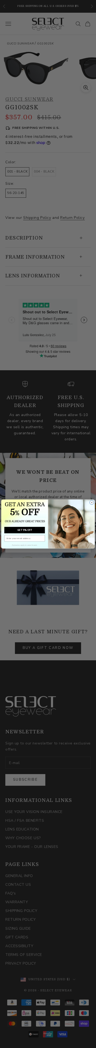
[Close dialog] (92, 502)
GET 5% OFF (24, 530)
